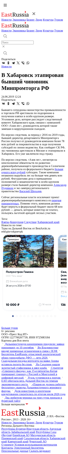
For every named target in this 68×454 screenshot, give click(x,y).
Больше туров (9, 327)
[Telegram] (13, 63)
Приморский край (12, 438)
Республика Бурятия (13, 428)
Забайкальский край (23, 432)
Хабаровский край (48, 222)
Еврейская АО (21, 435)
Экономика (19, 19)
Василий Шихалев (30, 191)
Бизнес (31, 19)
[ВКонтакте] (3, 63)
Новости (6, 19)
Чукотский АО (38, 441)
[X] (18, 63)
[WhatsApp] (28, 63)
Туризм (58, 19)
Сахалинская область (36, 438)
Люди (38, 19)
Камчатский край (18, 441)
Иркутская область (37, 428)
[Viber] (23, 63)
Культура (48, 19)
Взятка (5, 222)
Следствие (30, 222)
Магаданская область (42, 435)
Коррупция (16, 222)
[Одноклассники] (8, 63)
